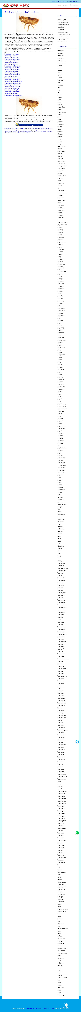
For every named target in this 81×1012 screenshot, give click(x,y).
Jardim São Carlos (61, 799)
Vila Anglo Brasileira (62, 242)
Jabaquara (60, 423)
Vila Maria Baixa (61, 379)
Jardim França (60, 661)
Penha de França (61, 200)
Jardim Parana (60, 729)
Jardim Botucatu (61, 595)
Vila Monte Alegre (61, 388)
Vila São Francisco (61, 470)
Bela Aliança (60, 139)
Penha (59, 198)
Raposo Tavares (61, 210)
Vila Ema (59, 317)
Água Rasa (60, 133)
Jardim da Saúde (61, 632)
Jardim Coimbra (61, 621)
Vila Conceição (61, 286)
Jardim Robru (60, 767)
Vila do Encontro (61, 308)
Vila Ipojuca (60, 359)
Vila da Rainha (60, 296)
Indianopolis (60, 67)
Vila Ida (59, 349)
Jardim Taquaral (61, 835)
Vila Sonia (60, 482)
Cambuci (59, 524)
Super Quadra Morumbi (63, 222)
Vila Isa (59, 361)
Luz (58, 187)
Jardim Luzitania (61, 695)
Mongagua (60, 962)
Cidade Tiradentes (61, 168)
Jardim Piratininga (61, 752)
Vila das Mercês (61, 301)
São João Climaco (61, 107)
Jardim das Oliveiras (62, 641)
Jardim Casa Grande (62, 610)
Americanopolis (61, 50)
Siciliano (59, 117)
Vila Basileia (60, 254)
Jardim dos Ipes (61, 646)
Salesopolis (60, 945)
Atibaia (59, 951)
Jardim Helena (60, 671)
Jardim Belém (60, 590)
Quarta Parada (61, 205)
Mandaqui (60, 869)
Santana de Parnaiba (62, 967)
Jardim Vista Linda (61, 862)
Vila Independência (61, 354)
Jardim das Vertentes (62, 643)
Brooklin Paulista (61, 519)
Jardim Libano (60, 691)
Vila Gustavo (60, 313)
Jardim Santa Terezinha (62, 791)
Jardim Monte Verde (62, 717)
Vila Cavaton (60, 278)
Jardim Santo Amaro (62, 793)
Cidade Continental (61, 151)
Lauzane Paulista (61, 79)
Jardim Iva (60, 685)
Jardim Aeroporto (61, 563)
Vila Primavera (61, 440)
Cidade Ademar (61, 149)
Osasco (59, 916)
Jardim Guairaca (61, 664)
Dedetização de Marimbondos (25, 131)
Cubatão (59, 989)
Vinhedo (59, 992)
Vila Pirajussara (61, 433)
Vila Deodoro (60, 303)
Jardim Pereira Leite (62, 744)
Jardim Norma (60, 722)
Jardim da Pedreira (61, 629)
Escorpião (69, 1)
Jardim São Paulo (61, 813)
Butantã (59, 523)
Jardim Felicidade (61, 658)
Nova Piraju (60, 892)
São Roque (60, 975)
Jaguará (59, 556)
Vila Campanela (61, 268)
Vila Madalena (60, 372)
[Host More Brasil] (66, 1008)
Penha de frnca (61, 884)
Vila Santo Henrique (62, 469)
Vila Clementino (61, 285)
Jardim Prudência (61, 759)
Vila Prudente (60, 443)
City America (60, 60)
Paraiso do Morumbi (62, 882)
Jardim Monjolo (61, 713)
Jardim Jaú (60, 688)
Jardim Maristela (61, 710)
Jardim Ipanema (61, 678)
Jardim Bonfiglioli (61, 594)
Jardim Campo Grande (62, 605)
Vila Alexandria (61, 230)
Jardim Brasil (60, 597)
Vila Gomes (60, 339)
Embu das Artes (61, 972)
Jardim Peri (60, 745)
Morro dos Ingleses (62, 872)
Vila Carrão (60, 276)
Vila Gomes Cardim (62, 340)
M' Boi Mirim (60, 870)
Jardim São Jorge (61, 808)
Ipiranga (59, 553)
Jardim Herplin (61, 673)
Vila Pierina (60, 431)
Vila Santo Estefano (62, 465)
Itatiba (59, 994)
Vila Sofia (59, 480)
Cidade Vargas (61, 170)
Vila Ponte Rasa (61, 438)
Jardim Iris (60, 680)
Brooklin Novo (61, 518)
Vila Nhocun (60, 399)
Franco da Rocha (61, 950)
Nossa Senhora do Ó (62, 190)
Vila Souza (60, 484)
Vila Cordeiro (60, 291)
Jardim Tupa (60, 843)
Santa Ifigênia (60, 215)
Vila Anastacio (60, 239)
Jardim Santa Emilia (62, 772)
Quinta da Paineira (61, 209)
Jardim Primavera (61, 756)
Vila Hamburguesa (61, 347)
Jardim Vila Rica (61, 859)
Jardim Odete (60, 724)
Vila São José (60, 474)
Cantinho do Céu (61, 529)
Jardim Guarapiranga (62, 668)
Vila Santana (60, 460)
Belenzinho (60, 511)
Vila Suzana (60, 485)
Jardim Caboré (61, 599)
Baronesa (60, 506)
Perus (59, 92)
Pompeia (59, 202)
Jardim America (61, 567)
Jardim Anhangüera (62, 577)
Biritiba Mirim (60, 941)
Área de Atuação (74, 5)
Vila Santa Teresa (61, 462)
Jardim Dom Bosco (61, 644)
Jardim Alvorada (61, 565)
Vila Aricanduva (61, 249)
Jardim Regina (60, 761)
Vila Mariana (60, 381)
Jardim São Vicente (61, 818)
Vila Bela (59, 256)
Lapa (59, 182)
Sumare (59, 119)
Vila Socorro (60, 479)
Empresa (65, 5)
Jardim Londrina (61, 693)
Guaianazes (60, 65)
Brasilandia (60, 143)
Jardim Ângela (60, 575)
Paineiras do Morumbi (62, 193)
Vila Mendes (60, 357)
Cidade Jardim (60, 154)
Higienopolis (60, 545)
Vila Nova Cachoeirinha (62, 404)
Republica (60, 212)
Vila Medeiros (60, 352)
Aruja (59, 921)
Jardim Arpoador (61, 901)
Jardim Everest (61, 656)
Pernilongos (76, 1)
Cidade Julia (60, 156)
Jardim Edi (60, 649)
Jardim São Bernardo (62, 798)
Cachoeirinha (60, 53)
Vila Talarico (60, 487)
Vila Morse (60, 394)
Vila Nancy (60, 398)
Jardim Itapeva (61, 683)
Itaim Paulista (60, 73)
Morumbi (59, 877)
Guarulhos (60, 919)
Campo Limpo (60, 887)
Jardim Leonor (61, 690)
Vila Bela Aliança (61, 257)
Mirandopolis (60, 80)
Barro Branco (60, 507)
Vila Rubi (59, 452)
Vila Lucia (59, 371)
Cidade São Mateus (62, 166)
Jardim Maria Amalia (62, 702)
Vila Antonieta (60, 244)
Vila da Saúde (60, 298)
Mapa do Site (51, 1008)
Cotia (59, 929)
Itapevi (59, 968)
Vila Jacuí (59, 362)
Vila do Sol (60, 312)
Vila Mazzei (60, 269)
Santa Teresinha (61, 217)
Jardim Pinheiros (61, 751)
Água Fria (60, 129)
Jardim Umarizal (61, 847)
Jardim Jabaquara (61, 686)
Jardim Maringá (61, 708)
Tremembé (60, 875)
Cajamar (59, 933)
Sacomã (59, 784)
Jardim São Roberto (62, 816)
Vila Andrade (60, 241)
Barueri (59, 906)
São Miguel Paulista (62, 112)
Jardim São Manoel (61, 811)
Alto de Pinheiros (61, 501)
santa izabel (60, 946)
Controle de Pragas (9, 128)
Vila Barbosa (60, 252)
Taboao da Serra (61, 938)
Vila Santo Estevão (61, 467)
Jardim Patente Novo (62, 734)
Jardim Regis (60, 762)
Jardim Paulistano (61, 737)
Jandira (59, 970)
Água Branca (60, 127)
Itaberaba (60, 70)
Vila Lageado (60, 367)
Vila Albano (60, 225)
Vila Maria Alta (61, 377)
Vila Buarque (60, 261)
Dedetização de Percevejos (39, 131)
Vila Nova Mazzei (61, 409)
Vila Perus (60, 430)
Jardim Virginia (61, 860)
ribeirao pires (60, 924)
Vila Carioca (60, 273)
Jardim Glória (60, 663)
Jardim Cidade (60, 617)
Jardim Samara (61, 771)
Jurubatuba (60, 77)
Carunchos (58, 1)
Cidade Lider (60, 160)
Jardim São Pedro (61, 815)
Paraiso (59, 881)
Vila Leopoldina (61, 369)
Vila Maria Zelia (61, 124)
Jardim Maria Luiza (61, 705)
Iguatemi (59, 550)
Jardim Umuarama (61, 848)
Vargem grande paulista (63, 928)
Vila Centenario (61, 281)
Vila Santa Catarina (61, 457)
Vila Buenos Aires (61, 264)
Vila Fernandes (61, 327)
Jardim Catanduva (61, 612)
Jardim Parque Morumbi (63, 730)
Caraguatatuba (61, 958)
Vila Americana (61, 237)
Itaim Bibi (60, 72)
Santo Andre (60, 913)
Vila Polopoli (60, 435)
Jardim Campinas (61, 602)
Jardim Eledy (60, 651)
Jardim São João (61, 806)
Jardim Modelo (61, 712)
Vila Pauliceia (60, 425)
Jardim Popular (61, 754)
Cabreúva (60, 985)
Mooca (59, 188)
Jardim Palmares (61, 725)
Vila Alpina (60, 234)
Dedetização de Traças (62, 41)
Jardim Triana (60, 842)
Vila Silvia (59, 477)
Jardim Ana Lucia (61, 572)
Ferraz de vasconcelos (62, 953)
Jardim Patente (61, 732)
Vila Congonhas (61, 288)
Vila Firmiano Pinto (61, 328)
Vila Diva (59, 305)
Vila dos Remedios (61, 315)
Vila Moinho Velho (61, 386)
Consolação (60, 173)
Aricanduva (60, 136)
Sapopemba (60, 116)
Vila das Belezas (61, 300)
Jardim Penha (60, 742)
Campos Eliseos (61, 55)
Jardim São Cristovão (62, 801)
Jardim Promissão (61, 757)
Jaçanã (59, 558)
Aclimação (60, 126)
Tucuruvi (59, 874)
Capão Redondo (61, 531)
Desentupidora (61, 27)
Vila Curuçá (60, 295)
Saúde (59, 219)
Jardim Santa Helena (62, 774)
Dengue (64, 1)
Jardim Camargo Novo (62, 604)
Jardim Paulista (61, 735)
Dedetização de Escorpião (25, 130)
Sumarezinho (60, 121)
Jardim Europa (61, 654)
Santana (59, 102)
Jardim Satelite (61, 821)
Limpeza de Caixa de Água (14, 132)
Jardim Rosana (61, 769)
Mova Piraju (60, 192)
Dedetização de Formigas (33, 128)
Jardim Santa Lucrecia (62, 776)
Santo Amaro (60, 104)
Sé (58, 220)
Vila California (60, 266)
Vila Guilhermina (61, 345)
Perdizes (59, 90)
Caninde (59, 57)
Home (59, 5)
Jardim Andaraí (61, 573)
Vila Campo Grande (62, 271)
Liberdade (60, 185)
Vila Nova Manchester (62, 408)
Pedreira (59, 89)
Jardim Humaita (61, 675)
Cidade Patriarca (61, 163)
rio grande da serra (62, 948)
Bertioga (59, 955)
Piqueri (59, 95)
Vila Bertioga (60, 259)
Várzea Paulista (61, 987)
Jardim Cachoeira (61, 600)
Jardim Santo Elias (61, 794)
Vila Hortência (60, 897)
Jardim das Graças (61, 637)
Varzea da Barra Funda (62, 224)
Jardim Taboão (61, 833)
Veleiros (59, 122)
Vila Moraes (60, 391)
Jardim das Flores (61, 636)
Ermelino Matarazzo (62, 63)
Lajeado (59, 865)
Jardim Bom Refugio (62, 592)
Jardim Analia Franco (62, 570)
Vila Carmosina (61, 274)
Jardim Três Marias (62, 840)
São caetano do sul (62, 911)
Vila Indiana (60, 355)
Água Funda (60, 131)
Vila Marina (60, 207)
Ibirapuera (60, 548)
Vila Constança (61, 290)
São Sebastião (61, 963)
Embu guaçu (60, 936)
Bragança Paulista (61, 995)
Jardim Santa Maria (62, 779)
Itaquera (59, 75)
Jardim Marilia (60, 707)
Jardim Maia (60, 697)
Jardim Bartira (60, 587)
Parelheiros (60, 87)
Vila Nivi (59, 401)
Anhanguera (60, 134)
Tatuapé (59, 781)
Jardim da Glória (61, 626)
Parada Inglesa (61, 197)
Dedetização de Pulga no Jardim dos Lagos (36, 1008)
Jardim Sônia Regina (62, 828)
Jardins (59, 864)
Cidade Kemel (60, 158)
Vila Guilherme (61, 344)
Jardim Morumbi (61, 718)
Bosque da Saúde (61, 514)
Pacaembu (60, 879)
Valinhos (59, 931)
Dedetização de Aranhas (11, 131)
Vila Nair (59, 396)
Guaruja (59, 960)
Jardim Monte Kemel (62, 715)
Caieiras (59, 978)
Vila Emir (59, 318)
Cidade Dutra (60, 153)
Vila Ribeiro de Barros (62, 448)
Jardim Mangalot (61, 698)
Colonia (59, 171)
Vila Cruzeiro (60, 293)
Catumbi (59, 536)
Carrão (59, 534)
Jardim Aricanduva (61, 580)
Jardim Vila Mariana (62, 857)
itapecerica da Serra (62, 940)
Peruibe (59, 957)
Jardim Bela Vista (61, 588)
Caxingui (59, 538)
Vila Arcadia (60, 247)
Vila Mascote (60, 229)
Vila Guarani (60, 342)
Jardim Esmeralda (61, 653)
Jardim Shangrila (61, 823)
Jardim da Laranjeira (62, 627)
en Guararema (61, 943)
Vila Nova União (61, 411)
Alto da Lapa (60, 497)
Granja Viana (60, 178)
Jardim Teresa (60, 837)
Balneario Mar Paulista (62, 504)
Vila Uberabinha (61, 491)
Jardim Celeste (61, 614)
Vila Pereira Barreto (62, 426)
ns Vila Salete (60, 455)
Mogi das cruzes (61, 923)
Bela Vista (60, 141)
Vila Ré (59, 445)
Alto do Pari (60, 502)
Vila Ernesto (60, 320)
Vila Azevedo (60, 251)
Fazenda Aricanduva (62, 175)
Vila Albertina (60, 227)
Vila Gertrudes (61, 337)
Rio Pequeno (60, 786)
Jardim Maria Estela (62, 703)
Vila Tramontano (61, 489)
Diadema (59, 908)
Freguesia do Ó (61, 176)
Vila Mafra (60, 374)
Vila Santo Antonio (61, 464)
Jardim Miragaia (61, 639)
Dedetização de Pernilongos (11, 130)
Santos (59, 914)
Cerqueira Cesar (61, 58)
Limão (59, 867)
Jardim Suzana (60, 832)
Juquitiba (59, 982)
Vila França (60, 333)
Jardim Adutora (61, 561)
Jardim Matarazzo (61, 582)
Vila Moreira (60, 393)
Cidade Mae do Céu (62, 161)
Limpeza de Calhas (26, 132)
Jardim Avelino (60, 583)
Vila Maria (60, 376)
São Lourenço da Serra (62, 973)
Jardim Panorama (61, 727)
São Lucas (60, 109)
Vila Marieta (60, 195)
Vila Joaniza (60, 366)
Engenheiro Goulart (62, 62)
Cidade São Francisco (62, 165)
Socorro (59, 783)
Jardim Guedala (61, 670)
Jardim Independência (62, 676)
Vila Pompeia (60, 436)
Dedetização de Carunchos (38, 130)
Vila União (60, 492)
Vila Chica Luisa (61, 283)
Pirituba (59, 99)
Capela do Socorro (61, 146)
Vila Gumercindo (61, 332)
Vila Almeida (60, 232)
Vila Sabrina (60, 453)
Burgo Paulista (61, 521)
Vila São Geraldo (61, 472)
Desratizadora (50, 130)
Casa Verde (60, 148)
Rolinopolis (60, 100)
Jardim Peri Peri (61, 747)
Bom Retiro (60, 512)
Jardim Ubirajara (61, 845)
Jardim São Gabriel (61, 805)
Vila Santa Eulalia (61, 458)
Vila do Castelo (61, 306)
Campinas (60, 935)
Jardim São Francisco (62, 803)
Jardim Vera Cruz (61, 852)
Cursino (59, 541)
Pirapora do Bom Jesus (62, 977)
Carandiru (60, 533)
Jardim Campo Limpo (62, 607)
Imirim (59, 551)
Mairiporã (60, 984)
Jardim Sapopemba (62, 820)
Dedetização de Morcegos (46, 128)
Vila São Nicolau (61, 475)
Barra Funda (60, 138)
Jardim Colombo (61, 622)
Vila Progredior (61, 442)
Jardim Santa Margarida (63, 778)
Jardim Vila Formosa (62, 855)
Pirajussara (60, 97)
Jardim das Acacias (61, 631)
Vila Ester (60, 323)
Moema (59, 82)
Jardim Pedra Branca (62, 740)
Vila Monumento (61, 389)
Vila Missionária (61, 384)
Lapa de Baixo (61, 183)
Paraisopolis (60, 85)
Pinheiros (59, 94)
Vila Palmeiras (60, 418)
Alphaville (59, 904)
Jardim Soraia (60, 830)
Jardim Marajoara (61, 700)
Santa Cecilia (60, 214)
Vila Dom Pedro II (61, 310)
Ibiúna (59, 980)
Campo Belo (60, 526)
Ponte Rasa (60, 203)
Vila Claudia (60, 279)
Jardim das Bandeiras (62, 634)
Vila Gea (59, 335)
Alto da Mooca (61, 499)
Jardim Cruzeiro (61, 624)
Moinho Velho (60, 84)
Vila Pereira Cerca (61, 428)
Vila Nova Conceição (62, 406)
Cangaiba (59, 144)
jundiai (59, 926)
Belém (59, 509)
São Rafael (60, 114)
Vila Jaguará (60, 364)
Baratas (53, 1)
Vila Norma (60, 403)
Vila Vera (59, 494)
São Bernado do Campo (63, 909)
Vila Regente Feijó (61, 447)
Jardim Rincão (60, 764)
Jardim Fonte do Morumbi (63, 659)
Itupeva (59, 990)
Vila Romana (60, 450)
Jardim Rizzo (60, 766)
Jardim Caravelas (61, 609)
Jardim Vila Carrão (61, 854)
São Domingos (61, 106)
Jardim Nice (60, 720)
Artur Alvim (60, 51)
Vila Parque (60, 421)
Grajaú (59, 543)
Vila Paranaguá (61, 420)
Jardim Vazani (60, 850)
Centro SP (60, 539)
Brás (58, 516)
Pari (58, 789)
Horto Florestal (61, 546)
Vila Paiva (59, 416)
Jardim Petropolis (61, 749)
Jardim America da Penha (63, 568)
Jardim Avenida (61, 585)
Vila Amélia (60, 236)
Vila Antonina (60, 246)
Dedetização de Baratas (20, 128)
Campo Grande (61, 528)
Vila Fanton (60, 325)
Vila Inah (59, 350)
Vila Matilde (60, 263)
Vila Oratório (60, 415)
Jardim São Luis (61, 810)
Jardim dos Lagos (61, 648)
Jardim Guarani (61, 666)
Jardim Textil (60, 838)
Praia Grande (60, 918)
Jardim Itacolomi (61, 681)
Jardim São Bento (61, 796)
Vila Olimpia (60, 413)
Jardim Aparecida (61, 578)
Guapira (59, 180)
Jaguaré (59, 560)
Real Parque (60, 788)
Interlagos (60, 68)
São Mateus (60, 111)
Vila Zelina (60, 496)
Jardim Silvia (60, 825)
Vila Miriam (60, 382)
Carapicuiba (60, 965)
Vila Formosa (60, 330)
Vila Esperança (61, 322)
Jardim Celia (60, 615)
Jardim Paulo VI (61, 739)
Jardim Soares (60, 826)
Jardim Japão (60, 896)
